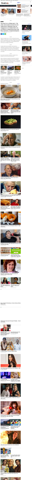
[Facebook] (1, 34)
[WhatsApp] (5, 34)
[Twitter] (3, 34)
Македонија (2, 21)
